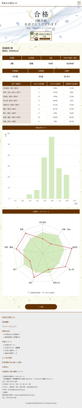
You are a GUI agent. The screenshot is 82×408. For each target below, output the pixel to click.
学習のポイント (10, 345)
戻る (42, 307)
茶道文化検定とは (8, 317)
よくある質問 (7, 358)
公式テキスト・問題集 (12, 348)
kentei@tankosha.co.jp (16, 389)
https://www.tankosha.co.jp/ (24, 395)
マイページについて (9, 326)
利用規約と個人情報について (12, 371)
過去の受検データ (11, 353)
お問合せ (5, 367)
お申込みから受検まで (12, 334)
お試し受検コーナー (11, 350)
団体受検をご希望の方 (12, 337)
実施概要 (5, 322)
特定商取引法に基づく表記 (11, 362)
